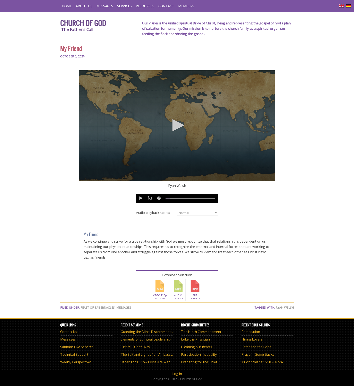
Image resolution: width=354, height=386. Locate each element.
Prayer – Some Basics (258, 354)
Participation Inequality (199, 354)
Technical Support (74, 354)
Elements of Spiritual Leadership (146, 339)
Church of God (83, 22)
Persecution (251, 331)
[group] (158, 198)
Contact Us (68, 331)
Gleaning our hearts (196, 347)
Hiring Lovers (252, 339)
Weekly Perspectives (76, 362)
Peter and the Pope (256, 347)
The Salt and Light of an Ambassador (149, 354)
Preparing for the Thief (199, 362)
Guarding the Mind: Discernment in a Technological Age (163, 331)
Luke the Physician (195, 339)
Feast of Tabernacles (98, 307)
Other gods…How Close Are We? (145, 362)
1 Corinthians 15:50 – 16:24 (262, 362)
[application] (177, 125)
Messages (123, 307)
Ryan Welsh (285, 307)
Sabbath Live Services (76, 347)
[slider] (190, 198)
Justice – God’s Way (135, 347)
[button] (177, 125)
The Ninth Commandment (201, 331)
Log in (177, 373)
